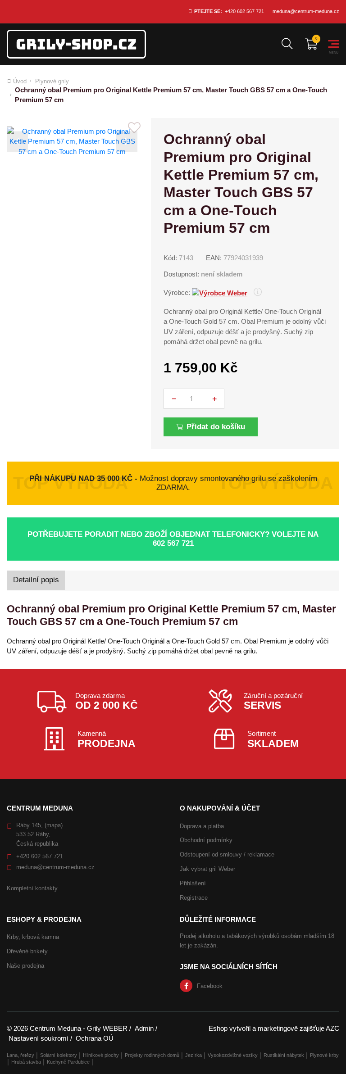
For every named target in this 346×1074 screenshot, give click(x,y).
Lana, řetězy (20, 1055)
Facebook (210, 986)
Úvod (20, 81)
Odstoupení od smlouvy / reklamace (227, 854)
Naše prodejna (25, 965)
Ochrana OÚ (95, 1038)
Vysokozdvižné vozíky (233, 1055)
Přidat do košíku (216, 426)
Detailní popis (36, 580)
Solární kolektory (58, 1055)
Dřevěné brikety (27, 951)
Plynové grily (52, 81)
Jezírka (193, 1055)
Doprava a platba (202, 826)
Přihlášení (193, 883)
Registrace (194, 897)
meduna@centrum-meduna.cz (306, 11)
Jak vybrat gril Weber (207, 869)
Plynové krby (324, 1055)
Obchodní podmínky (206, 840)
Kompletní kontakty (32, 888)
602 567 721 (173, 543)
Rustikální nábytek (284, 1055)
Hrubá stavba (26, 1062)
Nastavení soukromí (38, 1038)
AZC (332, 1028)
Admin (144, 1028)
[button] (17, 141)
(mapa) (54, 825)
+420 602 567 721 (244, 11)
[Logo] (76, 44)
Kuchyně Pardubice (68, 1062)
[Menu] (333, 43)
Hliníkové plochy (101, 1055)
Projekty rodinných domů (152, 1055)
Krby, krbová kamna (33, 937)
